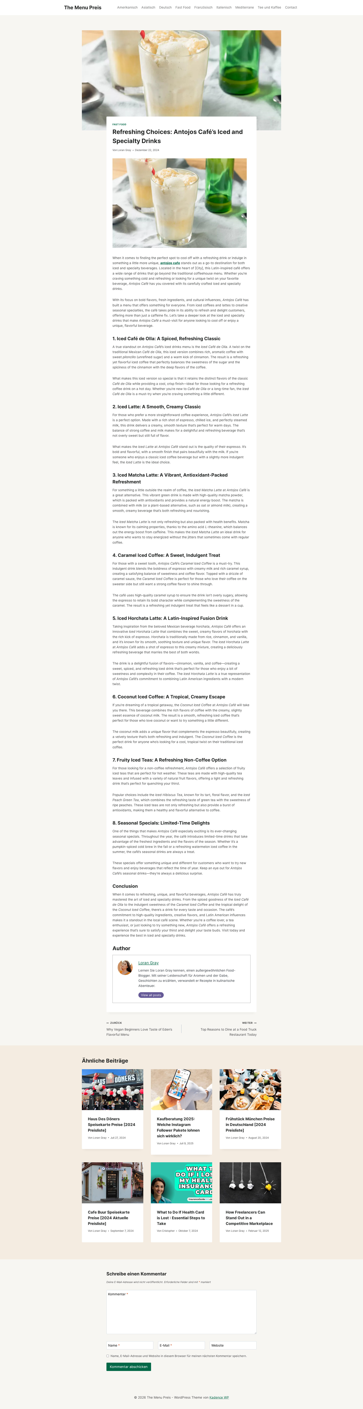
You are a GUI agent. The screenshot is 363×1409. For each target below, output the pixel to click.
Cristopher (168, 1230)
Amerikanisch (127, 7)
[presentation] (112, 1089)
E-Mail (166, 1345)
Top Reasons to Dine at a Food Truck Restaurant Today (229, 1028)
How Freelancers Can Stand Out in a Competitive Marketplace (249, 1218)
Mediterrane (244, 7)
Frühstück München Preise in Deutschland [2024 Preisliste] (250, 1125)
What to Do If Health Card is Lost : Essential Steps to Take (181, 1218)
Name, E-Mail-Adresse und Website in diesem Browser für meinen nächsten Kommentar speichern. (179, 1356)
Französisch (203, 7)
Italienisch (224, 7)
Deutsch (165, 7)
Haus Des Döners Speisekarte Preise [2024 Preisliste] (111, 1125)
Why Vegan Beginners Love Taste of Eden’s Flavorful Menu (139, 1028)
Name (114, 1345)
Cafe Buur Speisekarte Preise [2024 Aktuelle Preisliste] (109, 1218)
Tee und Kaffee (269, 7)
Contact (291, 7)
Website (217, 1345)
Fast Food (183, 7)
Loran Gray (124, 150)
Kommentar (118, 1294)
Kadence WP (219, 1397)
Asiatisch (148, 7)
